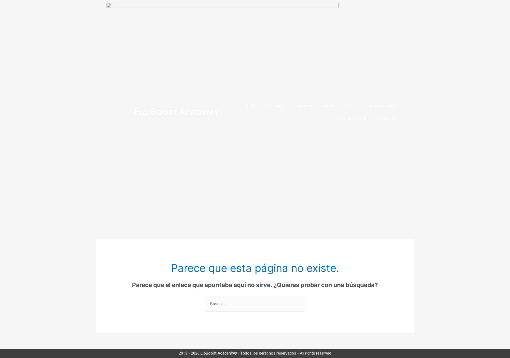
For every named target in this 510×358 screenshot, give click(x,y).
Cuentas (303, 105)
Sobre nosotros (380, 105)
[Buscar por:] (255, 303)
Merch (328, 105)
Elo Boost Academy (176, 112)
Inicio (250, 105)
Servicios (275, 105)
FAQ (349, 105)
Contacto (386, 118)
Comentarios (353, 118)
